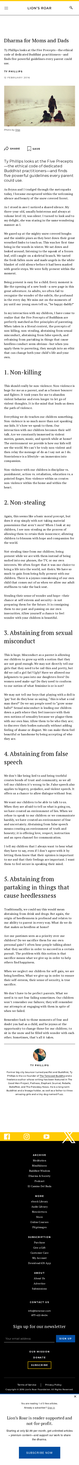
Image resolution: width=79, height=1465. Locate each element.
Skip (17, 129)
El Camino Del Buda (39, 1186)
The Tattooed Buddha (52, 1075)
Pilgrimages (39, 1227)
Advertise (39, 1283)
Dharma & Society (39, 1176)
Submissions (39, 1288)
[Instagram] (29, 1136)
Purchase (39, 1242)
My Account (39, 1258)
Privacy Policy (53, 1384)
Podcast (39, 1181)
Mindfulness (39, 1165)
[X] (69, 1136)
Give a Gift (39, 1247)
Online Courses (39, 1222)
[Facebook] (10, 1136)
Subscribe (39, 1365)
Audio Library (39, 1206)
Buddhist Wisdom (39, 1170)
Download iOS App (39, 1263)
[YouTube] (49, 1136)
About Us (39, 1278)
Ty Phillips (13, 71)
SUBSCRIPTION (39, 1237)
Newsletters (39, 1211)
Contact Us (39, 1302)
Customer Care (39, 1252)
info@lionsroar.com (39, 1310)
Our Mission (39, 1351)
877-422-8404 (39, 1315)
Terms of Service (26, 1384)
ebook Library (39, 1201)
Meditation (39, 1160)
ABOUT (39, 1273)
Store (39, 1217)
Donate (39, 1357)
